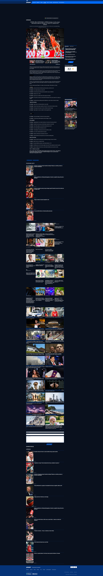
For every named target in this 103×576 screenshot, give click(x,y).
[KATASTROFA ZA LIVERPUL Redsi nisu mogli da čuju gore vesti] (71, 114)
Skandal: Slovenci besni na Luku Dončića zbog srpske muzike (46, 451)
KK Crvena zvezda (29, 160)
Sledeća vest (58, 64)
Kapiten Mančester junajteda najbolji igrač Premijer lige (70, 49)
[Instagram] (73, 567)
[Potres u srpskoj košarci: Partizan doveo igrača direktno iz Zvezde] (29, 558)
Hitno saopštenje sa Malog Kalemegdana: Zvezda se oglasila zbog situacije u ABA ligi (49, 177)
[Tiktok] (76, 567)
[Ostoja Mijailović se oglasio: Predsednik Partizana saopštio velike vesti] (29, 490)
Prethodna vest (32, 64)
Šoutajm (50, 2)
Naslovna (34, 2)
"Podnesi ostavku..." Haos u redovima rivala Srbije (44, 530)
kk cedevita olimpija (35, 160)
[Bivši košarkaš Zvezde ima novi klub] (29, 547)
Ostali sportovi (61, 2)
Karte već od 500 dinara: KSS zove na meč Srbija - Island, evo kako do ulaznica (47, 520)
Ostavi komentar (49, 444)
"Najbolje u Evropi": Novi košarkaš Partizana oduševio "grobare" (46, 462)
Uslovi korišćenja (66, 572)
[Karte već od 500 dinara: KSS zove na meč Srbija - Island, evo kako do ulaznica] (29, 524)
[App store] (35, 574)
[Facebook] (71, 567)
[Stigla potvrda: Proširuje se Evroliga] (29, 501)
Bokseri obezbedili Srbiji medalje (70, 54)
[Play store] (29, 574)
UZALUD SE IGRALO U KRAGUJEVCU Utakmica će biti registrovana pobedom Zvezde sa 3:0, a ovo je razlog (40, 61)
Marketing (71, 572)
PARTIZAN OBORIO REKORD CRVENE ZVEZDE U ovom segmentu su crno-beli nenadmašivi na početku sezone (56, 61)
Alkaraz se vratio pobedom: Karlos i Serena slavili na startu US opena (70, 59)
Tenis (48, 2)
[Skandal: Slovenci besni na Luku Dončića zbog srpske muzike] (29, 456)
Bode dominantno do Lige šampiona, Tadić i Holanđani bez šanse (70, 56)
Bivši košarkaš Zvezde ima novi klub (41, 542)
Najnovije (38, 2)
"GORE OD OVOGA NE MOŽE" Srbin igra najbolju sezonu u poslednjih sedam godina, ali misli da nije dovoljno (71, 128)
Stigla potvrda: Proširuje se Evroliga (41, 496)
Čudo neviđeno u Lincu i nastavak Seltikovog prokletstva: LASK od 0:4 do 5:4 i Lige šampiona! (71, 52)
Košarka (44, 2)
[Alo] (27, 0)
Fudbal (41, 2)
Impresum (75, 572)
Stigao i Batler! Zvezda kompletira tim (41, 199)
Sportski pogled (55, 2)
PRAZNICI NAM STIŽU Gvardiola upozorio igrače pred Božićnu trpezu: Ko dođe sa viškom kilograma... (71, 109)
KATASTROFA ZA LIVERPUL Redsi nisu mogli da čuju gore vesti (70, 119)
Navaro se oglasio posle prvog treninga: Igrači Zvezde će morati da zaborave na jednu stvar (49, 189)
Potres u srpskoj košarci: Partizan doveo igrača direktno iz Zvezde (47, 553)
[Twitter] (74, 567)
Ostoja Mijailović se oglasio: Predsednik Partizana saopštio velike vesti (48, 485)
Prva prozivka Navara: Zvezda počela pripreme (43, 210)
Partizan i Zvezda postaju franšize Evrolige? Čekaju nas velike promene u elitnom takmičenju (48, 166)
